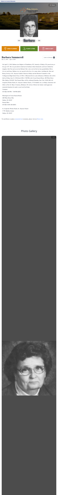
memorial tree (18, 119)
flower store (40, 119)
